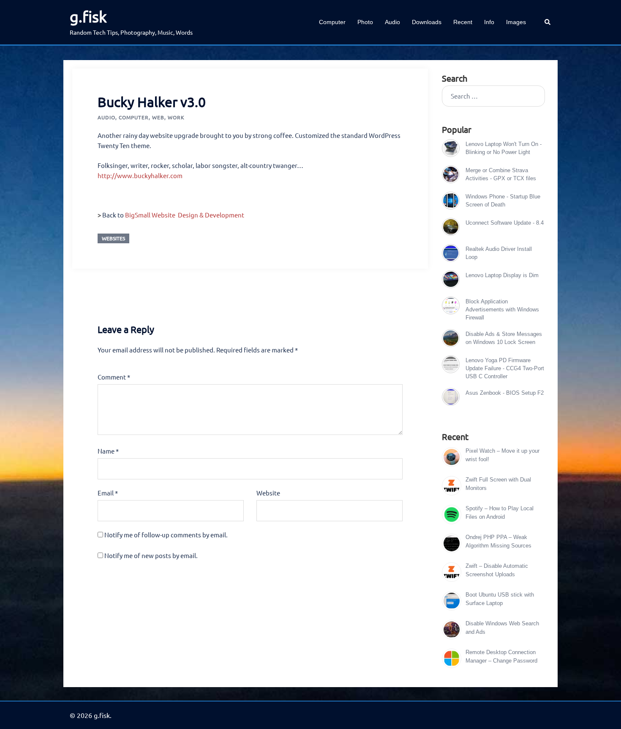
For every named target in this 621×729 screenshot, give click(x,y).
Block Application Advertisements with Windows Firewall (502, 309)
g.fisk (88, 16)
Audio (392, 22)
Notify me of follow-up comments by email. (166, 535)
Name (108, 451)
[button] (548, 22)
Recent (462, 22)
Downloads (426, 22)
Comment (114, 377)
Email (108, 493)
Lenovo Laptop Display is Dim (502, 275)
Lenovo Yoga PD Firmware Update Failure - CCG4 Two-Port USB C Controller (505, 368)
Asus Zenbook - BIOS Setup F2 (505, 393)
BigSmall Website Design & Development (184, 215)
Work (176, 117)
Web (158, 117)
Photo (365, 22)
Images (516, 22)
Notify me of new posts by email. (151, 555)
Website (268, 493)
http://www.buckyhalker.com (140, 175)
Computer (332, 22)
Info (489, 22)
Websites (113, 238)
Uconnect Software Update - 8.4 (505, 223)
